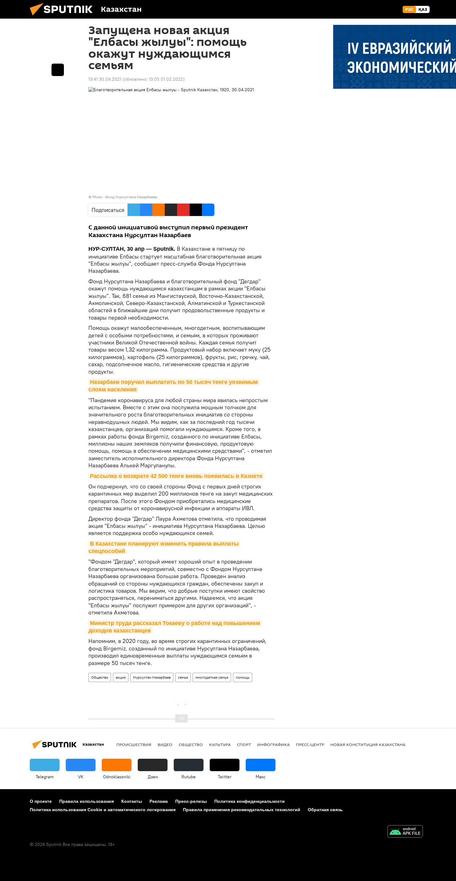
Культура (220, 744)
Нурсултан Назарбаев (152, 677)
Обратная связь (325, 809)
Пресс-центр (310, 744)
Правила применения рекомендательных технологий (241, 809)
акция (121, 677)
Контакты (131, 801)
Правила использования (86, 801)
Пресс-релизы (191, 801)
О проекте (41, 801)
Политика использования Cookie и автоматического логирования (103, 809)
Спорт (244, 744)
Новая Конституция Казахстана (367, 744)
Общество (99, 677)
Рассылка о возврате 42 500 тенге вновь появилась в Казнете (176, 476)
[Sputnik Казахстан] (63, 17)
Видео (165, 744)
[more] (57, 70)
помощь (242, 677)
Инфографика (273, 744)
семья (183, 677)
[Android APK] (405, 832)
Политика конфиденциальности (249, 801)
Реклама (159, 801)
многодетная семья (211, 677)
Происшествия (133, 744)
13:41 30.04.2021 (104, 79)
